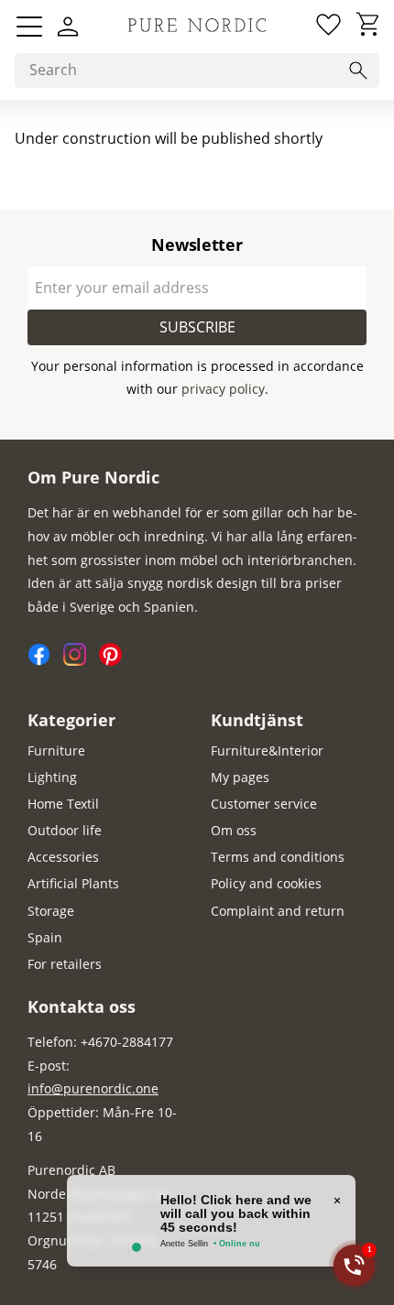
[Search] (358, 70)
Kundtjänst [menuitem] (257, 720)
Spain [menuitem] (44, 937)
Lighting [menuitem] (52, 777)
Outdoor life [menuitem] (64, 830)
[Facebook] (45, 660)
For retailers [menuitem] (64, 964)
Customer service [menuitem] (264, 803)
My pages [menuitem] (240, 777)
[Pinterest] (115, 660)
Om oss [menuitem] (234, 830)
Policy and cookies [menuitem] (266, 883)
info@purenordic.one (93, 1088)
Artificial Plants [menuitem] (73, 883)
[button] (29, 27)
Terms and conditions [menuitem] (278, 856)
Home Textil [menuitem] (63, 803)
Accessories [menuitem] (63, 856)
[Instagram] (81, 660)
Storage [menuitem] (50, 910)
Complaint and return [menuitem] (278, 910)
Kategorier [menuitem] (71, 720)
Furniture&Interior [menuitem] (267, 750)
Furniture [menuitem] (56, 750)
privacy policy (223, 388)
